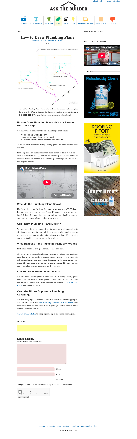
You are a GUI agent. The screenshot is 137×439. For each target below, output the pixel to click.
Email (59, 374)
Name (59, 369)
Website (59, 379)
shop (59, 426)
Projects (52, 41)
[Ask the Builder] (68, 6)
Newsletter (75, 426)
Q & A (58, 23)
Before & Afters (85, 23)
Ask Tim (102, 1)
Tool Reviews (36, 23)
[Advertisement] (42, 328)
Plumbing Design (39, 41)
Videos (24, 23)
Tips (73, 23)
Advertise (116, 1)
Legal (96, 426)
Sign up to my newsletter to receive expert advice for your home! (45, 384)
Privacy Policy (86, 426)
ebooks (42, 426)
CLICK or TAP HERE (26, 314)
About (95, 1)
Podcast (49, 23)
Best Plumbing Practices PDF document (56, 303)
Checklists (101, 23)
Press (109, 1)
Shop (66, 23)
